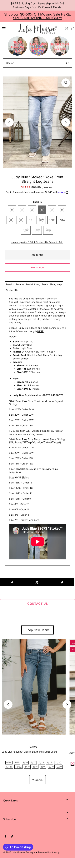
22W (37, 230)
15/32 (18, 766)
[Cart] (72, 28)
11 (11, 220)
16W (51, 220)
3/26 (25, 762)
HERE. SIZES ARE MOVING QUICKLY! (42, 16)
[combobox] (37, 63)
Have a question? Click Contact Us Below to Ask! (37, 242)
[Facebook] (6, 836)
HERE (40, 331)
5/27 (33, 762)
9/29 (49, 762)
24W (48, 230)
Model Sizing (33, 284)
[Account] (66, 28)
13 (20, 220)
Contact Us (12, 290)
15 (30, 220)
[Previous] (9, 122)
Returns (20, 284)
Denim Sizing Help (52, 284)
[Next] (65, 122)
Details (10, 284)
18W (62, 220)
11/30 (58, 762)
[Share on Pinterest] (61, 582)
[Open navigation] (8, 28)
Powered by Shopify (49, 852)
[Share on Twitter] (36, 582)
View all (37, 779)
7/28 (41, 762)
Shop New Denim (37, 630)
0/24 (9, 762)
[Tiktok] (12, 836)
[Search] (67, 63)
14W (41, 220)
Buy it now (37, 267)
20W (25, 230)
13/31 (9, 766)
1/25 (17, 762)
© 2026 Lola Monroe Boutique (19, 852)
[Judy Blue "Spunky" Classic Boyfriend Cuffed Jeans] (34, 687)
